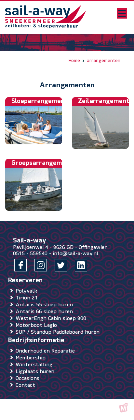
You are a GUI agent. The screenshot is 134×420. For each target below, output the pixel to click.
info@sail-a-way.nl (76, 253)
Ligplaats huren (36, 371)
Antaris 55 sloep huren (45, 305)
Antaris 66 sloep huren (45, 311)
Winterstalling (35, 365)
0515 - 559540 (30, 253)
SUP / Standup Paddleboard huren (59, 332)
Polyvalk (27, 291)
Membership (32, 358)
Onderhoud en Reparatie (46, 351)
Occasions (28, 378)
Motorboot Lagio (37, 325)
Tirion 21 (28, 298)
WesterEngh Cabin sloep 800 (52, 318)
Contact (26, 385)
